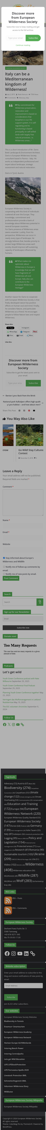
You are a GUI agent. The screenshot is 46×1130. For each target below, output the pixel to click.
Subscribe (33, 38)
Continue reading (23, 45)
